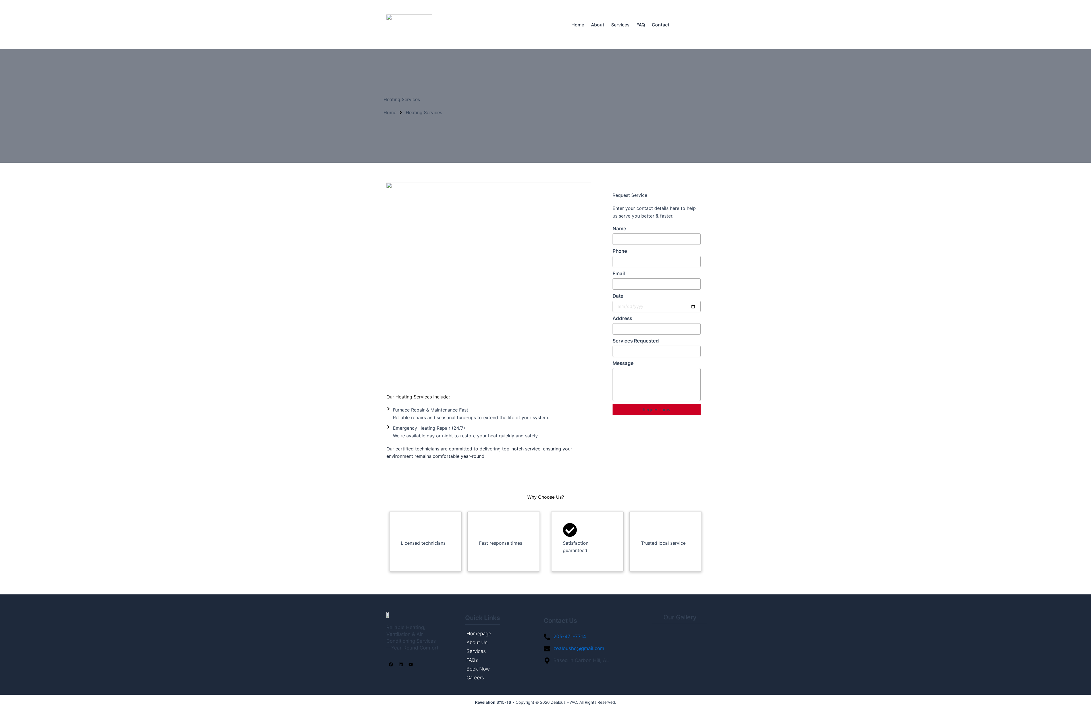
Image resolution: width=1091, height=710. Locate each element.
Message (623, 363)
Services (620, 25)
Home (577, 25)
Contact (660, 25)
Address (622, 318)
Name (619, 228)
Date (618, 296)
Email (619, 273)
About (597, 25)
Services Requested (636, 341)
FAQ (640, 25)
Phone (620, 251)
